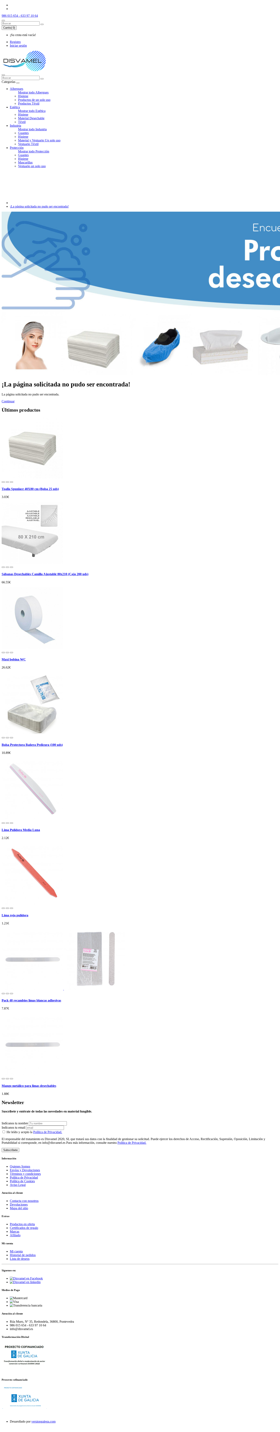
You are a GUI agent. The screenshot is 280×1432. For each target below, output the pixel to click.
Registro (15, 42)
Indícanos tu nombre (15, 1123)
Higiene (23, 96)
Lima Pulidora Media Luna (21, 830)
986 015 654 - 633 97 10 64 (20, 15)
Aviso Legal (18, 1185)
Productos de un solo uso (34, 100)
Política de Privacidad (24, 1177)
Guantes (23, 133)
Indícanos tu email (13, 1127)
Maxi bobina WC (14, 659)
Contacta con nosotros (24, 1201)
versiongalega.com (43, 1421)
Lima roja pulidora (15, 915)
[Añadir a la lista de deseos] (7, 482)
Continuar (8, 401)
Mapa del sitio (19, 1208)
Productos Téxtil (28, 103)
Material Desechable (31, 118)
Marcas (14, 1231)
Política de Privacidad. (47, 1132)
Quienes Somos (20, 1166)
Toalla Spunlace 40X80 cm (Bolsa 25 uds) (30, 489)
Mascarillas (25, 162)
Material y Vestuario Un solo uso (39, 140)
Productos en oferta (22, 1224)
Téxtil (22, 122)
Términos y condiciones (25, 1174)
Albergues (16, 88)
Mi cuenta (16, 1251)
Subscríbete (10, 1150)
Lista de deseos (20, 1258)
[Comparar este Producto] (11, 482)
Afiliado (15, 1235)
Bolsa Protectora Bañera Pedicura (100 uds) (32, 744)
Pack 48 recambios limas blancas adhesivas (31, 1000)
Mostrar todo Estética (32, 111)
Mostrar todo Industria (32, 129)
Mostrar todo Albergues (33, 92)
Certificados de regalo (24, 1228)
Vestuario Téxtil (28, 144)
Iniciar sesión (18, 45)
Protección (17, 147)
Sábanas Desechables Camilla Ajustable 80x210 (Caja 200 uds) (45, 574)
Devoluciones (19, 1204)
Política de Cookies (22, 1181)
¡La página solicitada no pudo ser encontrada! (39, 206)
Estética (15, 107)
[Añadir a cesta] (3, 482)
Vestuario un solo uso (32, 166)
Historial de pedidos (23, 1255)
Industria (15, 125)
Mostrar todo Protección (33, 151)
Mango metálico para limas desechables (29, 1086)
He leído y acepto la (34, 1132)
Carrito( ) (9, 27)
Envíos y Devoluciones (25, 1170)
